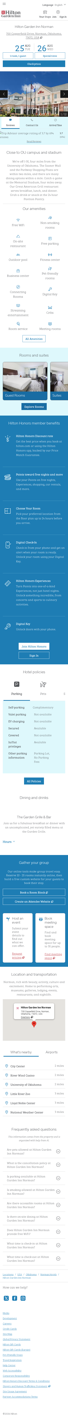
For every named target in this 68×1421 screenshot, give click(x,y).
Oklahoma (31, 1274)
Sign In (63, 16)
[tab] (10, 123)
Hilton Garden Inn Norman (17, 1277)
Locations (8, 1274)
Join (54, 16)
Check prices (42, 63)
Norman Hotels (48, 1274)
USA (19, 1274)
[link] (21, 955)
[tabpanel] (34, 136)
